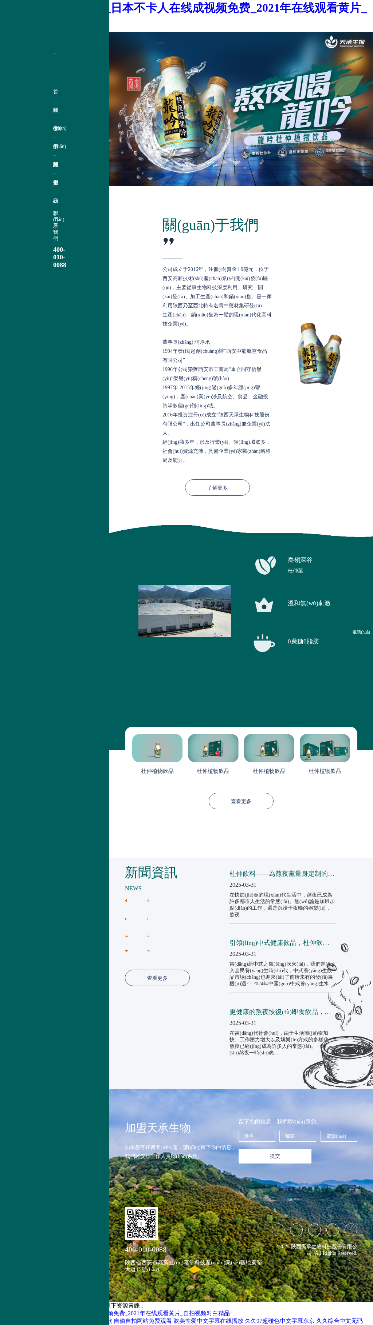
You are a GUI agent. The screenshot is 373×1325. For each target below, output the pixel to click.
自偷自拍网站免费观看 (143, 1321)
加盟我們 (54, 168)
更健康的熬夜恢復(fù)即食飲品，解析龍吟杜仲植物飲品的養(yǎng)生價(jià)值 (280, 1012)
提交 (275, 1156)
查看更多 (241, 801)
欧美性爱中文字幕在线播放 (208, 1321)
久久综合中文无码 (339, 1321)
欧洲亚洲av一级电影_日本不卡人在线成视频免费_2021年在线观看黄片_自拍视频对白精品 (115, 1313)
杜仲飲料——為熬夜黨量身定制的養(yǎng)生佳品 (281, 874)
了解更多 (217, 488)
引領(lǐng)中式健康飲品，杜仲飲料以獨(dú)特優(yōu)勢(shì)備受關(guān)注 (279, 943)
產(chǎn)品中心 (54, 131)
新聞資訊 (54, 150)
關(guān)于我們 (54, 113)
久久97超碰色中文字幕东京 (280, 1321)
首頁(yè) (54, 95)
